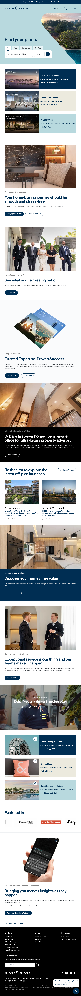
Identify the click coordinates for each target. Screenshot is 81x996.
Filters (38, 54)
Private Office (45, 127)
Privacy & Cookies (42, 978)
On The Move (45, 771)
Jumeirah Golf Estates (68, 939)
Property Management (12, 950)
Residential (8, 936)
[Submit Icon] (37, 965)
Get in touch (11, 292)
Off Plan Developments (12, 942)
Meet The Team (40, 936)
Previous (4, 491)
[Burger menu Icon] (74, 8)
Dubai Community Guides (49, 793)
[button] (70, 8)
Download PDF (29, 375)
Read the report (59, 2)
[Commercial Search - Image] (22, 101)
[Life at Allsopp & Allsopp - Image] (22, 745)
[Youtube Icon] (71, 973)
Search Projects (68, 470)
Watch (39, 716)
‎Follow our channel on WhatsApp (18, 913)
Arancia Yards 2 (12, 508)
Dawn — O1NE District (53, 508)
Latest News (39, 942)
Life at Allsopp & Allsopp (49, 749)
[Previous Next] (22, 492)
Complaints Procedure (12, 978)
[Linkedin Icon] (75, 973)
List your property (13, 593)
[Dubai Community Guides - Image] (22, 789)
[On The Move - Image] (22, 767)
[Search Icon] (65, 8)
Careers (38, 939)
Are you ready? (12, 678)
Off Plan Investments (48, 83)
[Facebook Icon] (62, 973)
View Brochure (12, 375)
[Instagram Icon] (66, 973)
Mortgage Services (11, 947)
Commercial (9, 939)
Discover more (12, 455)
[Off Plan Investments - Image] (22, 79)
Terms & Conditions (28, 978)
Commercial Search (47, 105)
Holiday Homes (10, 944)
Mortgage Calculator (14, 214)
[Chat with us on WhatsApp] (76, 991)
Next (36, 492)
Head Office (65, 936)
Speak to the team (34, 214)
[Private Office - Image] (22, 123)
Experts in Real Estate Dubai (16, 924)
